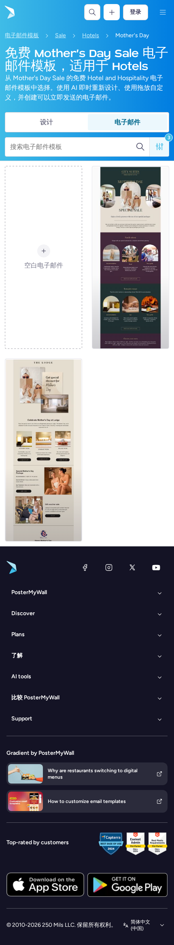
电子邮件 (127, 122)
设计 (46, 122)
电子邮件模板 (22, 35)
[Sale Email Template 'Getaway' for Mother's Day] (130, 257)
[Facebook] (85, 567)
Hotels (90, 35)
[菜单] (162, 12)
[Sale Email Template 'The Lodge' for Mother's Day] (43, 450)
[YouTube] (156, 567)
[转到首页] (9, 12)
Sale (60, 35)
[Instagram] (109, 567)
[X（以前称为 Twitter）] (132, 567)
